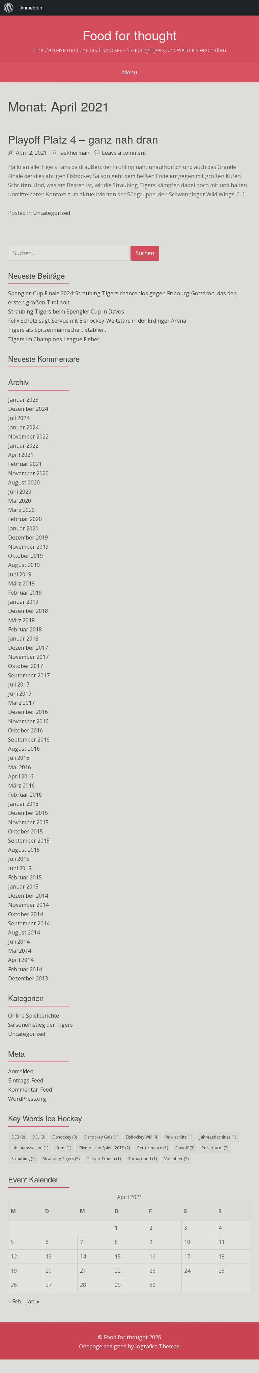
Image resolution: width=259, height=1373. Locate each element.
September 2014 (29, 923)
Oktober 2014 (25, 914)
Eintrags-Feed (25, 1080)
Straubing (23, 1159)
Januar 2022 (23, 445)
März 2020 (21, 510)
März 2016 (21, 785)
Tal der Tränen (104, 1159)
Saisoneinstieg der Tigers (40, 1024)
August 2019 (24, 565)
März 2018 (21, 620)
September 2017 (29, 675)
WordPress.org (27, 1098)
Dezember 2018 (28, 611)
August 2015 (24, 849)
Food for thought (130, 34)
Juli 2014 (18, 941)
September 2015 (29, 840)
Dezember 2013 (28, 978)
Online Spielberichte (33, 1015)
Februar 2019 (25, 592)
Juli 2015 (18, 859)
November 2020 (28, 473)
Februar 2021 (25, 464)
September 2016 (29, 739)
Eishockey (65, 1137)
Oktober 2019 (25, 555)
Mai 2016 (19, 767)
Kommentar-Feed (30, 1089)
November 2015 (28, 822)
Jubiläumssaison (29, 1148)
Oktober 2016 (25, 730)
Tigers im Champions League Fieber (53, 339)
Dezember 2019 (28, 537)
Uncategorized (51, 213)
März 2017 (21, 702)
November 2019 (28, 546)
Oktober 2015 (25, 831)
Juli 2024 (18, 418)
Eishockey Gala (101, 1137)
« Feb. (15, 1301)
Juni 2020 (19, 491)
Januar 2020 (23, 528)
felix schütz (179, 1137)
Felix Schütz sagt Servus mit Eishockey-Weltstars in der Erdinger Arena (97, 320)
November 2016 (28, 721)
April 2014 (20, 960)
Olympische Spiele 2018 (104, 1148)
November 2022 (28, 436)
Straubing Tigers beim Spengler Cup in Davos (66, 311)
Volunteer (176, 1159)
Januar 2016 (23, 803)
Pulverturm (215, 1148)
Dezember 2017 (28, 647)
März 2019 (21, 583)
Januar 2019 (23, 601)
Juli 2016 (18, 758)
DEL (38, 1137)
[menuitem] (9, 8)
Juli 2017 (18, 684)
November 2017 (28, 656)
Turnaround (142, 1159)
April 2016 (20, 776)
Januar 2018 (23, 638)
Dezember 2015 (28, 813)
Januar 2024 (23, 427)
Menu (129, 72)
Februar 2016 (25, 794)
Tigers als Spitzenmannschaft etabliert (57, 329)
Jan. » (32, 1301)
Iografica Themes (157, 1346)
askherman (75, 152)
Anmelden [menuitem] (31, 7)
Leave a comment (124, 152)
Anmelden (20, 1071)
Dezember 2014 (28, 895)
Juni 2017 (19, 693)
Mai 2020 (19, 500)
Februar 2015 (25, 877)
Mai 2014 (19, 950)
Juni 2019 (19, 574)
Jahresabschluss (218, 1137)
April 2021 (20, 454)
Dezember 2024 (28, 409)
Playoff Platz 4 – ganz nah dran (83, 139)
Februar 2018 (25, 629)
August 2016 (24, 748)
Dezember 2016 (28, 712)
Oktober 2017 (25, 666)
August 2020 (24, 482)
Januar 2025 (23, 399)
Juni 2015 (19, 868)
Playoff (184, 1148)
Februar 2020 (25, 519)
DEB (18, 1137)
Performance (152, 1148)
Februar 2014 (25, 969)
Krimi (63, 1148)
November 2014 (28, 904)
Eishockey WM (142, 1137)
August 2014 (24, 932)
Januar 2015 (23, 886)
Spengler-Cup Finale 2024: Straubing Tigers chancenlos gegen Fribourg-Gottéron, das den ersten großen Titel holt (122, 298)
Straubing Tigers (61, 1159)
